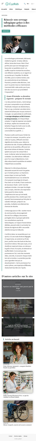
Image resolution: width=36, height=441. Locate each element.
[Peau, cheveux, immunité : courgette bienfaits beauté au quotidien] (18, 353)
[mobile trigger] (3, 3)
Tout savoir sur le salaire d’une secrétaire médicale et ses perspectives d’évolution (18, 307)
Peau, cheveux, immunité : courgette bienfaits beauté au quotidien (17, 367)
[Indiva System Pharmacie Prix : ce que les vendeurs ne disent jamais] (18, 382)
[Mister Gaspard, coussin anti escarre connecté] (18, 411)
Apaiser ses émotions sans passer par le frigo (18, 287)
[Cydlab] (12, 3)
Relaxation (18, 284)
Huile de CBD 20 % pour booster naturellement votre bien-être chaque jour (18, 326)
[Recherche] (24, 3)
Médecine (6, 31)
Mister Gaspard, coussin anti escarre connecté (17, 425)
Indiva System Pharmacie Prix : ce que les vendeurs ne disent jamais (16, 396)
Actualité (18, 303)
